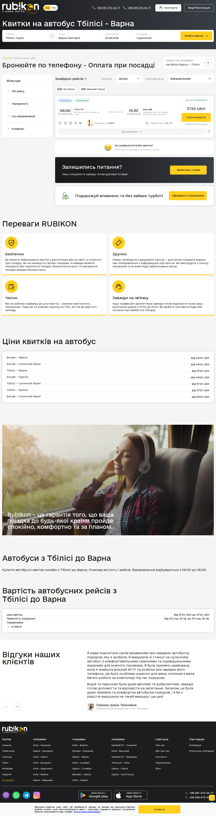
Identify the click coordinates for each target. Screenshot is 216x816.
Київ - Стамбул (81, 762)
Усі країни (8, 780)
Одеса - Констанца (123, 774)
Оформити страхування (188, 195)
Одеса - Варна (80, 757)
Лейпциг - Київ (120, 762)
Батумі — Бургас (17, 376)
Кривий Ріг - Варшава (124, 757)
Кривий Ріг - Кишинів (124, 745)
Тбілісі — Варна (17, 370)
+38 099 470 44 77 (139, 7)
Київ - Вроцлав (120, 751)
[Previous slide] (7, 706)
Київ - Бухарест (42, 762)
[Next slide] (17, 706)
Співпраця (195, 745)
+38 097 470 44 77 (108, 7)
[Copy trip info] (209, 131)
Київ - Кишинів (42, 745)
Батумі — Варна (17, 357)
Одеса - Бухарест (43, 751)
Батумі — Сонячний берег (24, 364)
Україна (6, 745)
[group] (143, 680)
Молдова (7, 768)
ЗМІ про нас (162, 751)
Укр (47, 7)
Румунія (6, 774)
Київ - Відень (40, 774)
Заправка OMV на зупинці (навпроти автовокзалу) (155, 113)
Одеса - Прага (120, 768)
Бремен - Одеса (81, 774)
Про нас (160, 745)
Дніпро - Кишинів (82, 751)
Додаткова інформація (87, 811)
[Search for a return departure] (208, 62)
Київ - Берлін (80, 745)
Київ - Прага (40, 757)
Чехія (5, 762)
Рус (54, 7)
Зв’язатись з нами (188, 170)
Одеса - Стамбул (82, 768)
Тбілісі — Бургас (17, 389)
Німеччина (8, 751)
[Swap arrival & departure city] (52, 36)
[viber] (6, 795)
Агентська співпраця (201, 751)
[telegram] (26, 795)
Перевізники (163, 762)
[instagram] (36, 795)
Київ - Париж (80, 780)
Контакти (161, 757)
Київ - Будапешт (43, 768)
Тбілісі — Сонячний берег (24, 383)
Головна (7, 58)
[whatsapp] (16, 795)
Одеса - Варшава (43, 780)
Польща (7, 757)
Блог (158, 768)
